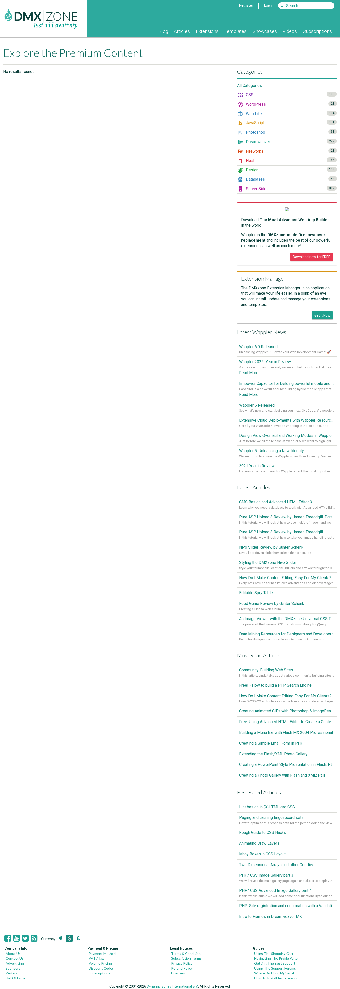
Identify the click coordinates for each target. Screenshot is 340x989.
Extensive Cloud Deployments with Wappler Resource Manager (287, 420)
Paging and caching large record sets (271, 817)
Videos (290, 31)
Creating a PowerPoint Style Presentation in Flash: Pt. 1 (287, 764)
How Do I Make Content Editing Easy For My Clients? (285, 577)
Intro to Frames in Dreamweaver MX (270, 916)
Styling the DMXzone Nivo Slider (267, 562)
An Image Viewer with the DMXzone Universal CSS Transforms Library (287, 618)
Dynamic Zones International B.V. (172, 986)
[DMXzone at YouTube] (16, 938)
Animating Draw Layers (259, 843)
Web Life (289, 113)
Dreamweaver (289, 141)
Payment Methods (103, 953)
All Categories (249, 85)
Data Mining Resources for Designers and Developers (286, 634)
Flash (289, 160)
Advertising (15, 963)
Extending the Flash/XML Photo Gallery (273, 754)
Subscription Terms (186, 958)
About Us (13, 953)
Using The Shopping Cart (273, 953)
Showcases (265, 31)
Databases (289, 179)
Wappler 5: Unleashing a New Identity (271, 450)
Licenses (178, 973)
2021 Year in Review (257, 466)
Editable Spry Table (256, 592)
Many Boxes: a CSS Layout (262, 854)
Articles (182, 31)
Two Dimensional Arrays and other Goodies (276, 864)
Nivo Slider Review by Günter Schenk (271, 547)
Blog (163, 31)
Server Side (289, 188)
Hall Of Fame (15, 978)
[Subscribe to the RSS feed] (34, 938)
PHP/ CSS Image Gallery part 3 (266, 875)
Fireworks (289, 151)
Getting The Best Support (274, 963)
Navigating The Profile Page (276, 958)
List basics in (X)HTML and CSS (267, 807)
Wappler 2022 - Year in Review (265, 361)
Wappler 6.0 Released (258, 346)
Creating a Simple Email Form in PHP (271, 743)
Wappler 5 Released (257, 405)
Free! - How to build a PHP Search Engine (275, 685)
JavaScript (289, 122)
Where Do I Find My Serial (274, 973)
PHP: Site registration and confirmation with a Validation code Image (287, 905)
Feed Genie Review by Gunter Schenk (271, 603)
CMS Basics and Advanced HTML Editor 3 (275, 502)
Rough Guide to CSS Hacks (262, 832)
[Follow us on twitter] (25, 938)
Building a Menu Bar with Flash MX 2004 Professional (286, 732)
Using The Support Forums (275, 968)
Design (289, 170)
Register (246, 5)
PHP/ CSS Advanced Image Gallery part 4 (275, 890)
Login (268, 5)
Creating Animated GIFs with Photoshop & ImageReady (287, 711)
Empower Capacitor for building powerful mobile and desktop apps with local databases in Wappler (287, 383)
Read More (248, 372)
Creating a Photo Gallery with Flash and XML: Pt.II (282, 775)
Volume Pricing (100, 963)
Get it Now (322, 315)
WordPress (289, 104)
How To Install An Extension (276, 978)
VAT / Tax (96, 958)
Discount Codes (101, 968)
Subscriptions (317, 31)
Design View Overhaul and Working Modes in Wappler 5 (287, 435)
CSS (289, 94)
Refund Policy (182, 968)
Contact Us (15, 958)
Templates (236, 31)
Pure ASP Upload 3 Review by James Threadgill (281, 532)
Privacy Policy (181, 963)
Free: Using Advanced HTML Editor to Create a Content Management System (287, 721)
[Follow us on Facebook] (7, 938)
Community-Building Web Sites (266, 670)
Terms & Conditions (186, 953)
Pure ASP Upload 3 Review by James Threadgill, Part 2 (287, 517)
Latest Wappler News (261, 332)
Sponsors (13, 968)
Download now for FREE (311, 257)
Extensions (207, 31)
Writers (12, 973)
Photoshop (289, 132)
